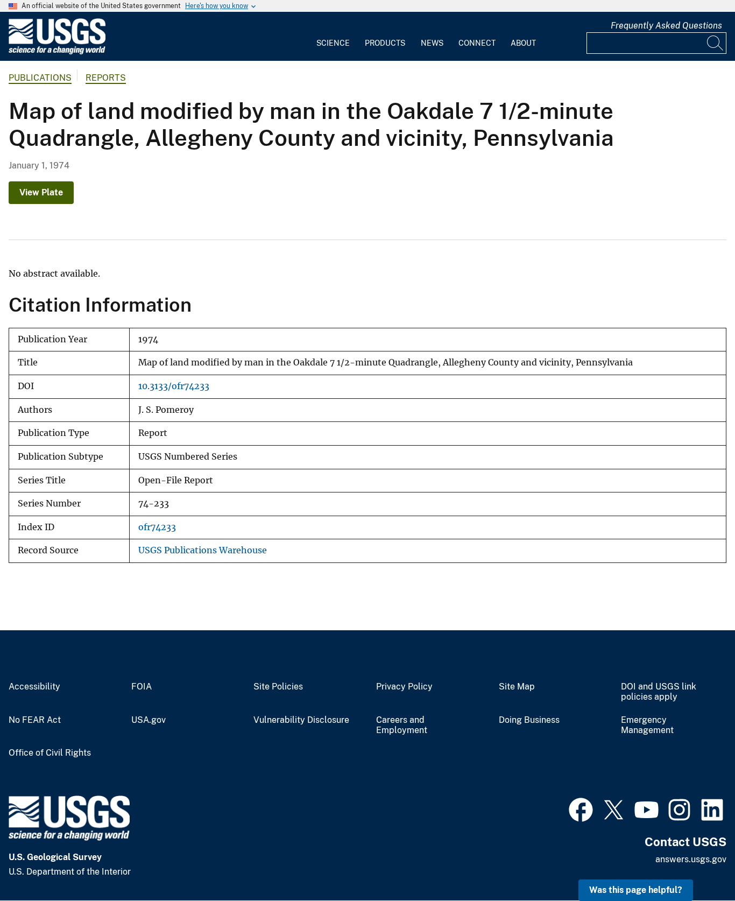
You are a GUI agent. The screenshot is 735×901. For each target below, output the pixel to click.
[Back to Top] (696, 861)
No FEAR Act (35, 720)
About (523, 43)
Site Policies (278, 687)
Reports (106, 78)
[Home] (57, 52)
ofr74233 (157, 527)
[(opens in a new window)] (581, 808)
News (432, 43)
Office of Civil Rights (50, 753)
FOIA (141, 687)
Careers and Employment (401, 725)
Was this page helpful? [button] (635, 890)
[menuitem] (333, 36)
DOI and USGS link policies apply (658, 692)
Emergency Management (647, 725)
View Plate (41, 192)
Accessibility (34, 687)
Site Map (517, 687)
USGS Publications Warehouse (202, 550)
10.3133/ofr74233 (173, 386)
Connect (477, 43)
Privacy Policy (404, 687)
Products (385, 43)
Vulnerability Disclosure (301, 720)
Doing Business (529, 720)
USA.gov (148, 720)
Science (333, 43)
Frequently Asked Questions (666, 25)
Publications (40, 78)
